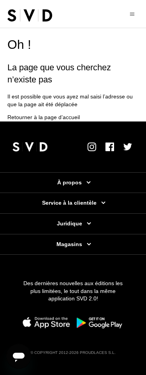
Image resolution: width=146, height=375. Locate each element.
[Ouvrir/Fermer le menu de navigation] (132, 14)
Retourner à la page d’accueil (43, 117)
